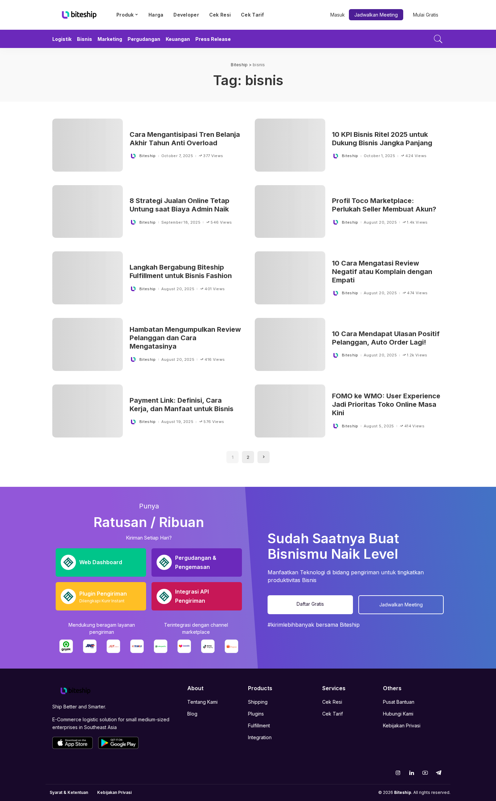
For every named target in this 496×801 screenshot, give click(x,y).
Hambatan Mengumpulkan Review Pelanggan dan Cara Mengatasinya (185, 337)
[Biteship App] (72, 743)
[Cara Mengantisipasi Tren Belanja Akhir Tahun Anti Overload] (87, 145)
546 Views (221, 222)
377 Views (213, 156)
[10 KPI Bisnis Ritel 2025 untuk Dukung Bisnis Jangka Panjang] (290, 145)
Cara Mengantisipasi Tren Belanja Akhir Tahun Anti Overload (185, 138)
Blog (192, 714)
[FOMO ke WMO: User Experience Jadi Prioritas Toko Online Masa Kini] (290, 410)
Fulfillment (259, 725)
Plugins (256, 714)
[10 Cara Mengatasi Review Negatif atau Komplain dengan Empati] (290, 277)
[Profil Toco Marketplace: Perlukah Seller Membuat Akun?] (290, 211)
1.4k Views (417, 222)
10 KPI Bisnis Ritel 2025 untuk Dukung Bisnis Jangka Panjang (382, 138)
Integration (260, 737)
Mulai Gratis (425, 15)
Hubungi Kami (398, 714)
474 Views (417, 293)
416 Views (214, 359)
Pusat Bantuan (398, 702)
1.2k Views (417, 355)
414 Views (414, 426)
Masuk (337, 15)
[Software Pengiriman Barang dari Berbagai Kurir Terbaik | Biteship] (75, 690)
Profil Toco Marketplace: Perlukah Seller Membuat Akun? (384, 205)
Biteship (147, 156)
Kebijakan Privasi (401, 725)
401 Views (214, 289)
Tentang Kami (202, 702)
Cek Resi (332, 702)
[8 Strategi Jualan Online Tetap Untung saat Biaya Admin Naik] (87, 211)
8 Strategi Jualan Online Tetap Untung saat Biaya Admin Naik (179, 205)
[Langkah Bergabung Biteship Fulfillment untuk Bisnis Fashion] (87, 277)
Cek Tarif (332, 714)
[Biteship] (79, 15)
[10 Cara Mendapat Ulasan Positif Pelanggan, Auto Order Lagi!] (290, 344)
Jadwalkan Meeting (376, 15)
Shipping (258, 702)
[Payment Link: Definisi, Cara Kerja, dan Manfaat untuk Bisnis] (87, 410)
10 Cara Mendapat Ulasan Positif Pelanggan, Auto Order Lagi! (386, 338)
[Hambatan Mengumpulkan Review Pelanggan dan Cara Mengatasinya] (87, 344)
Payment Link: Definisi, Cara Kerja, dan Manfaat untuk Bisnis (181, 404)
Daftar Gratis (310, 604)
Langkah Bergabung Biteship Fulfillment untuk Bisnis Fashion (181, 271)
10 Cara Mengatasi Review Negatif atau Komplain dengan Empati (382, 271)
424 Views (415, 156)
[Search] (438, 38)
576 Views (213, 422)
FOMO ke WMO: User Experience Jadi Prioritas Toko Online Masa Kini (386, 404)
